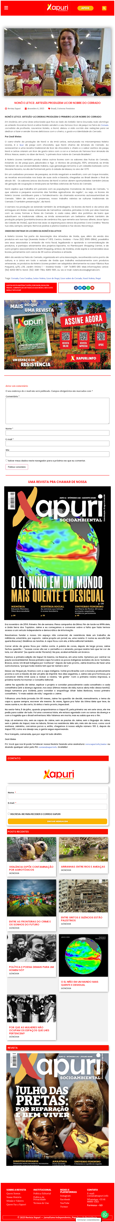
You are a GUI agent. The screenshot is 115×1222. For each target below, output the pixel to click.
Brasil (53, 108)
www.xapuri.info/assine (96, 744)
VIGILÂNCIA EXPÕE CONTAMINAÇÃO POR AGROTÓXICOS (31, 868)
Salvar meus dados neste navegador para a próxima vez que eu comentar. (47, 461)
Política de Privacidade (39, 1198)
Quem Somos (13, 1193)
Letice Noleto (39, 278)
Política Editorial (42, 1193)
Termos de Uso (41, 1203)
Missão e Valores (15, 1200)
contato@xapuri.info (48, 747)
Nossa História (13, 1197)
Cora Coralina (25, 278)
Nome (9, 429)
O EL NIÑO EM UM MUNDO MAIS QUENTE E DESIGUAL (79, 983)
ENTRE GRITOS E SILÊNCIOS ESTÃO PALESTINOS (81, 919)
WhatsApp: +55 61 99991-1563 (96, 1200)
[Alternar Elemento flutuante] (105, 1214)
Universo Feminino (66, 108)
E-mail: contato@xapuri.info (97, 1194)
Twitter (64, 1206)
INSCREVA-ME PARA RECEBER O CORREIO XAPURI (35, 814)
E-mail (10, 439)
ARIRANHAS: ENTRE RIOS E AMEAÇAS (83, 866)
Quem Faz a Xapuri (16, 1204)
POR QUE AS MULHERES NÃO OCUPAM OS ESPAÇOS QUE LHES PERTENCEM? (29, 1030)
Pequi (98, 278)
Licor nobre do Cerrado (71, 278)
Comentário (12, 396)
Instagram (65, 1195)
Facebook (65, 1199)
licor (21, 145)
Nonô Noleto (89, 278)
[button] (104, 8)
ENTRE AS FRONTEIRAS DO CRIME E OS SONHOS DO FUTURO (30, 923)
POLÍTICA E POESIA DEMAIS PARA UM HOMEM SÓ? (31, 968)
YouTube (64, 1203)
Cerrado (104, 125)
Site (7, 450)
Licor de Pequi (52, 278)
